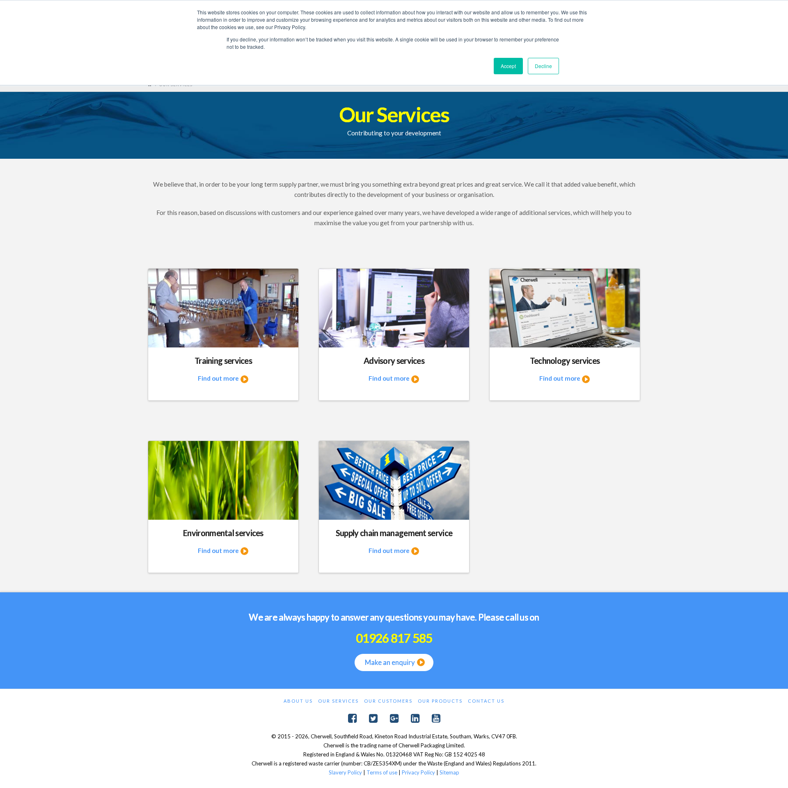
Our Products (440, 700)
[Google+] (394, 718)
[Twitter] (373, 718)
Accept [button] (508, 65)
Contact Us (486, 700)
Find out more (219, 378)
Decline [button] (543, 65)
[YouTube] (436, 718)
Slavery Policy (345, 772)
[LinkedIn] (415, 718)
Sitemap (449, 772)
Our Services (338, 700)
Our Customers (388, 700)
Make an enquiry (390, 662)
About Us (298, 700)
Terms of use (382, 772)
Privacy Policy (418, 772)
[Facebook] (352, 718)
